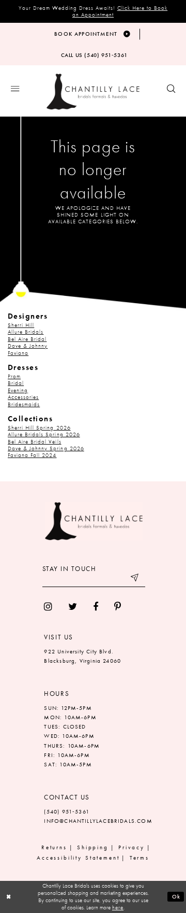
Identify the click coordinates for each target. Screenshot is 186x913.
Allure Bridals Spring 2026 (44, 434)
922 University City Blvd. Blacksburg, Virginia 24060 (82, 656)
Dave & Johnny (28, 346)
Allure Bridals (25, 332)
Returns (54, 847)
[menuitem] (48, 606)
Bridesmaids (24, 404)
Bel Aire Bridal (27, 339)
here (117, 907)
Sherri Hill (21, 325)
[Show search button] (171, 89)
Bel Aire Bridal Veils (34, 441)
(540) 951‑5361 (66, 811)
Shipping (93, 847)
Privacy (131, 847)
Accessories (23, 397)
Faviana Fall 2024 (32, 455)
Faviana (18, 353)
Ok (176, 896)
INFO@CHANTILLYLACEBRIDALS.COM (98, 821)
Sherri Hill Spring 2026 (39, 427)
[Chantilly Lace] (93, 92)
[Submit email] (135, 579)
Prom (14, 376)
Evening (18, 390)
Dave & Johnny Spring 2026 (46, 448)
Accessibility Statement (78, 857)
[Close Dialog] (9, 897)
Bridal (16, 383)
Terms (139, 857)
